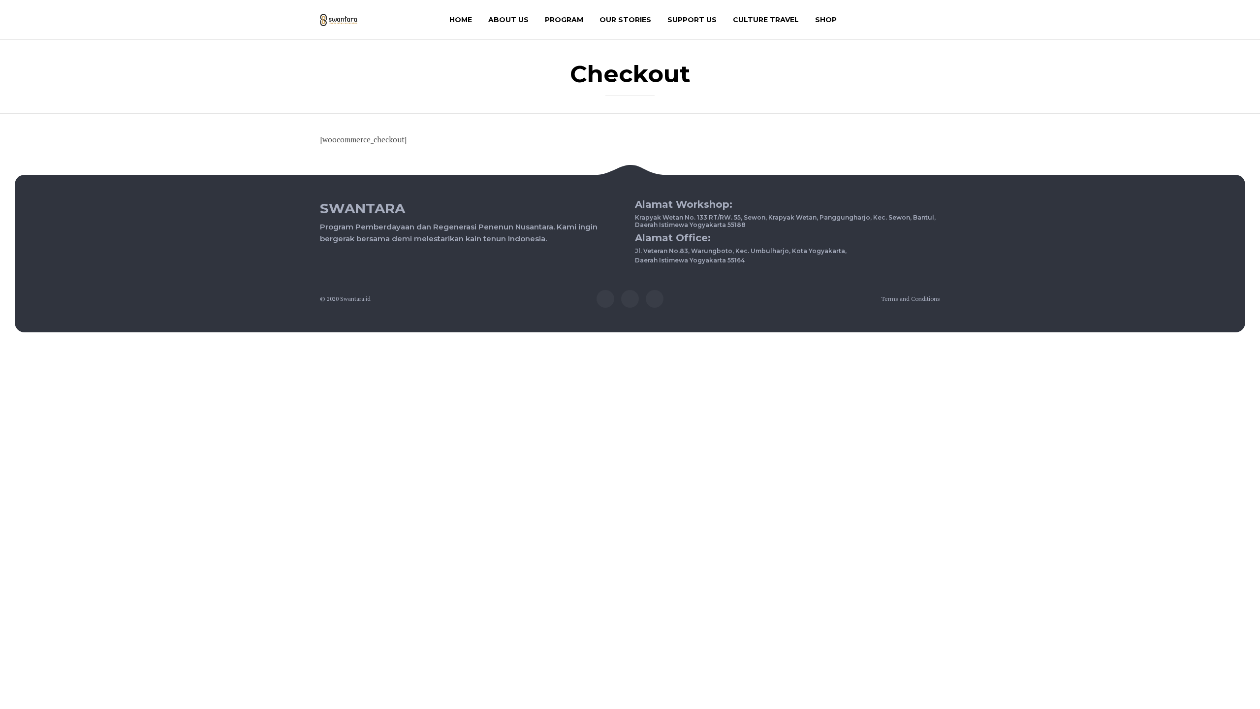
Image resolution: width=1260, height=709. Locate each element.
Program (564, 19)
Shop (826, 19)
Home (460, 19)
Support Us (692, 19)
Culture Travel (766, 19)
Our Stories (625, 19)
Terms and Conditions (910, 298)
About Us (508, 19)
